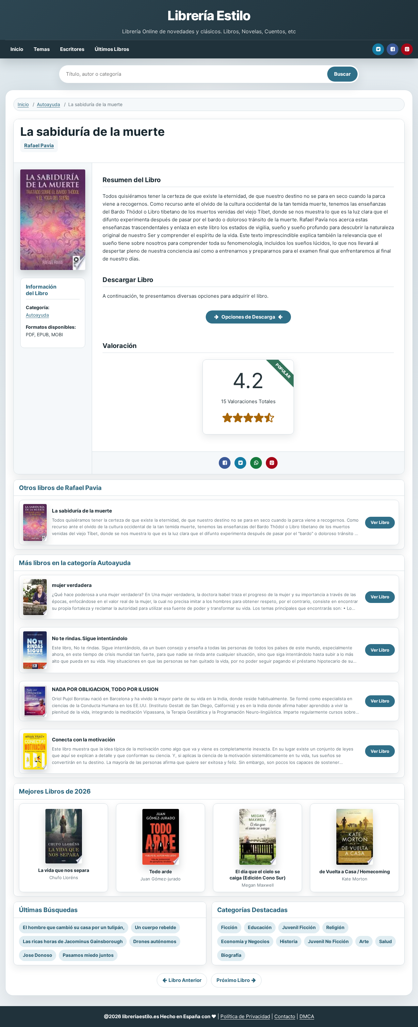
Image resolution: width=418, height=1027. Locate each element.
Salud (385, 941)
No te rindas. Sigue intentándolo (89, 638)
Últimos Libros (112, 49)
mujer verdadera (72, 585)
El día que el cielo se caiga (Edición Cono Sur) (258, 874)
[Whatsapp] (256, 463)
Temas (42, 49)
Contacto (284, 1016)
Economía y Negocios (245, 941)
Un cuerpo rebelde (155, 927)
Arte (364, 941)
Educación (260, 927)
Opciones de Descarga (248, 317)
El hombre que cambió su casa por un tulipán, (73, 927)
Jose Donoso (37, 955)
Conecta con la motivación (83, 739)
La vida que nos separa (63, 870)
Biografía (231, 955)
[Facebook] (392, 49)
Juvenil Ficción (299, 927)
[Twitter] (378, 49)
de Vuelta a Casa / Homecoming (354, 871)
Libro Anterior (185, 980)
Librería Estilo (209, 16)
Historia (288, 941)
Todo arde (160, 871)
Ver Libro (380, 522)
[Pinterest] (407, 49)
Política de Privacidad (245, 1016)
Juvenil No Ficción (328, 941)
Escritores (72, 49)
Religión (335, 927)
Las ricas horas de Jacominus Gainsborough (73, 941)
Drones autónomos (154, 941)
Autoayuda (48, 104)
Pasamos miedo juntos (88, 955)
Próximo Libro (233, 980)
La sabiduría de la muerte (82, 511)
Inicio (16, 49)
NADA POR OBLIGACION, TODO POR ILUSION (105, 689)
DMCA (306, 1016)
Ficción (229, 927)
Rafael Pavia (39, 145)
